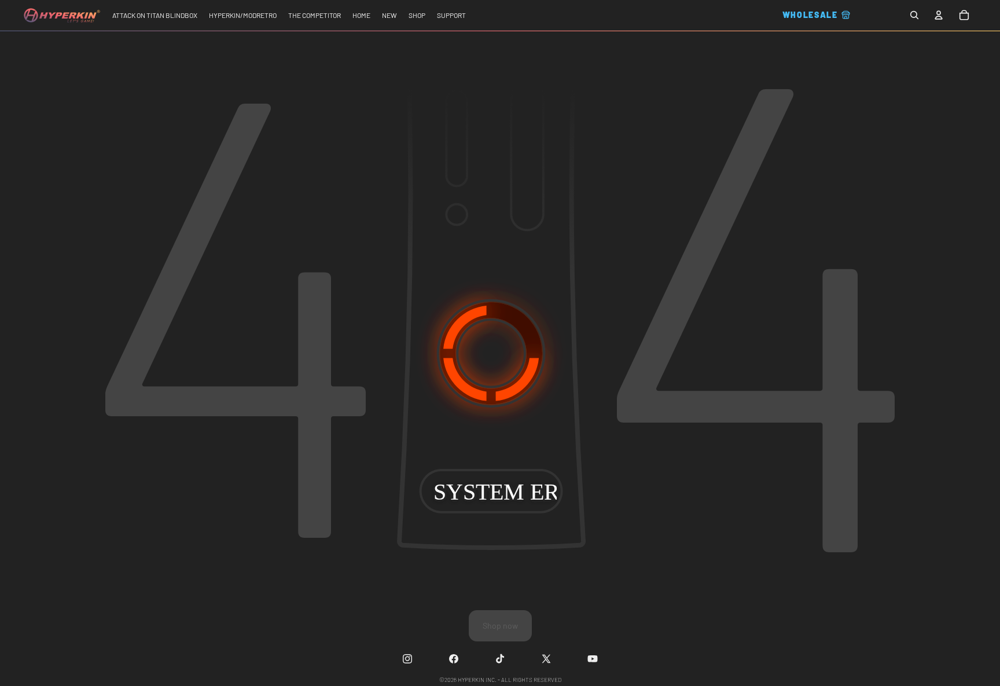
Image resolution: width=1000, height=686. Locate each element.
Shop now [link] (500, 625)
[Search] (914, 15)
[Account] (938, 15)
